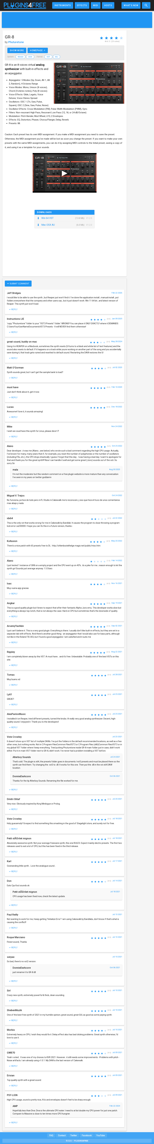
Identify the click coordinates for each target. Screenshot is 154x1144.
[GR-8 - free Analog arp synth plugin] (89, 83)
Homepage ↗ (37, 50)
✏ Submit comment (18, 283)
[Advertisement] (77, 20)
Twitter (73, 1135)
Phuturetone (16, 42)
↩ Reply (13, 309)
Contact (62, 1135)
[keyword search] (146, 5)
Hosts (108, 5)
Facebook (87, 1135)
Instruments (62, 5)
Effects (82, 5)
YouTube (100, 1135)
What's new (131, 5)
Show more (17, 50)
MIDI (95, 5)
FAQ (51, 1135)
